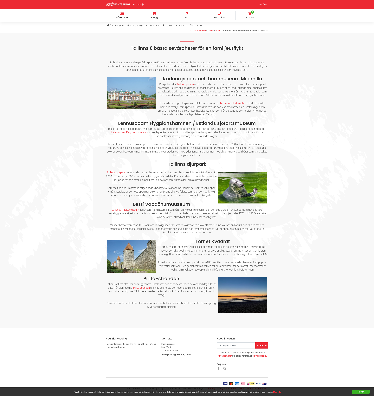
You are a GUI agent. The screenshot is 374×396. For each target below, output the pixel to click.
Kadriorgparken (185, 84)
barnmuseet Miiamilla (232, 103)
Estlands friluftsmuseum (125, 209)
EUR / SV (263, 4)
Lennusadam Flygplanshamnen (128, 132)
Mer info (277, 392)
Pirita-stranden (141, 287)
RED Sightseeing (198, 30)
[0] (265, 14)
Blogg (218, 30)
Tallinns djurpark (116, 172)
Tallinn (137, 4)
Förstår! (361, 391)
